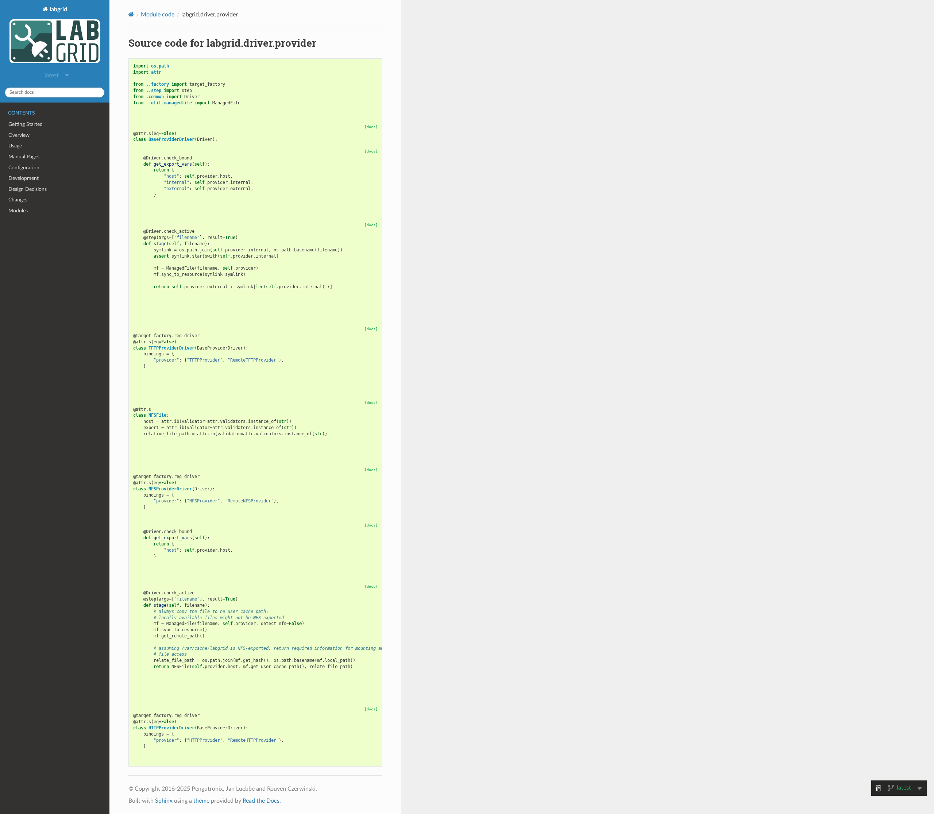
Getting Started (25, 124)
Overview (19, 135)
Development (23, 178)
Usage (15, 145)
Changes (17, 199)
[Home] (131, 14)
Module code (157, 15)
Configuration (23, 167)
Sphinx (164, 801)
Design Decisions (27, 189)
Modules (18, 210)
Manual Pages (23, 156)
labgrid (57, 9)
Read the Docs (261, 801)
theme (201, 801)
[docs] (371, 127)
